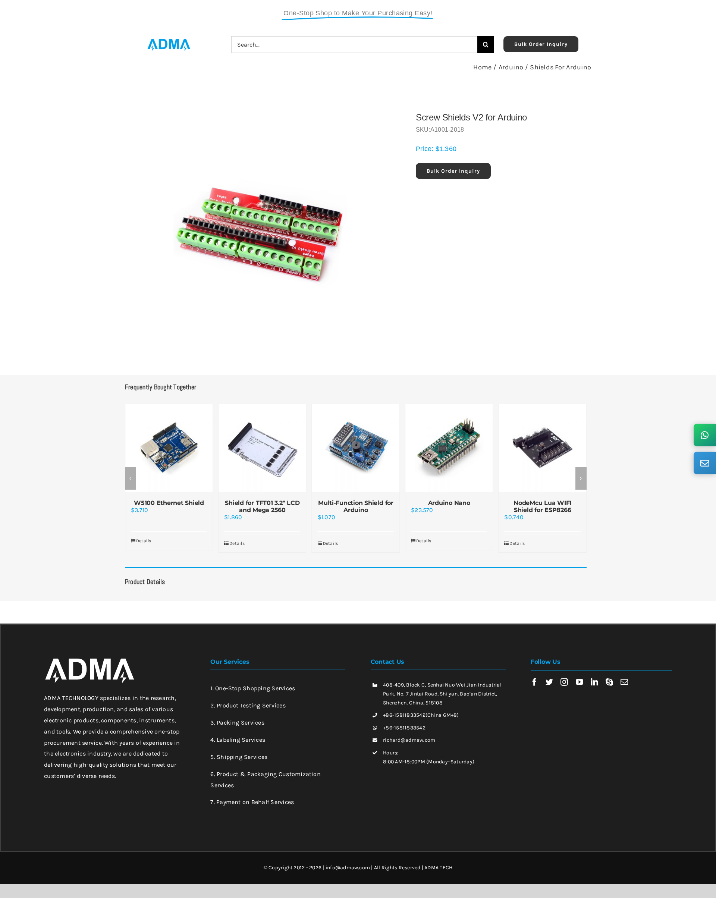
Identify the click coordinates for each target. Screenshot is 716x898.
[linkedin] (594, 682)
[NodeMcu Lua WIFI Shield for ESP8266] (542, 448)
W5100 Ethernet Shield (169, 502)
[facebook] (534, 682)
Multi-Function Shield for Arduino (355, 506)
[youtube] (579, 682)
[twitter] (549, 682)
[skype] (609, 682)
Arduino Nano (449, 502)
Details (143, 540)
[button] (130, 478)
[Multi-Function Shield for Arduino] (355, 448)
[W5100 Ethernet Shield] (169, 448)
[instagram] (564, 682)
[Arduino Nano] (449, 448)
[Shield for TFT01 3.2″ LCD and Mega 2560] (262, 448)
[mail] (624, 682)
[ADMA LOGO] (168, 40)
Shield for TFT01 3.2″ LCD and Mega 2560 (262, 506)
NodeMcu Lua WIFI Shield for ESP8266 (542, 506)
